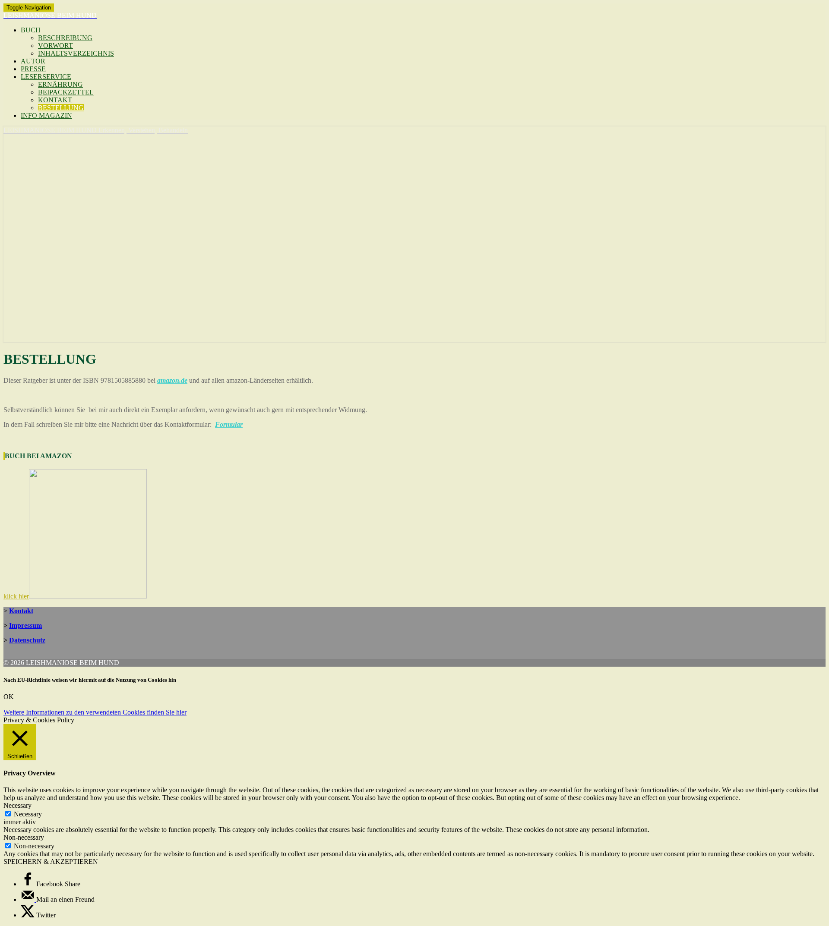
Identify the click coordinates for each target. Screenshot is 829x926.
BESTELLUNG (61, 107)
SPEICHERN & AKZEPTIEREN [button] (50, 861)
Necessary (28, 814)
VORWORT (55, 45)
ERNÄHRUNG (60, 84)
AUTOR (33, 61)
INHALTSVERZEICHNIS (76, 53)
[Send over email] (28, 899)
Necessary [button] (17, 805)
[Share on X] (28, 915)
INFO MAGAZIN (46, 115)
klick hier (16, 596)
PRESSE (33, 68)
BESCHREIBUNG (65, 37)
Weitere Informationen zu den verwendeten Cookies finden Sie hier (95, 712)
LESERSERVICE (46, 76)
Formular (229, 424)
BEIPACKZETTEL (66, 92)
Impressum (25, 625)
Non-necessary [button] (23, 837)
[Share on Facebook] (28, 884)
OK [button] (8, 696)
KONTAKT (55, 100)
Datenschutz (27, 640)
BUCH (31, 30)
